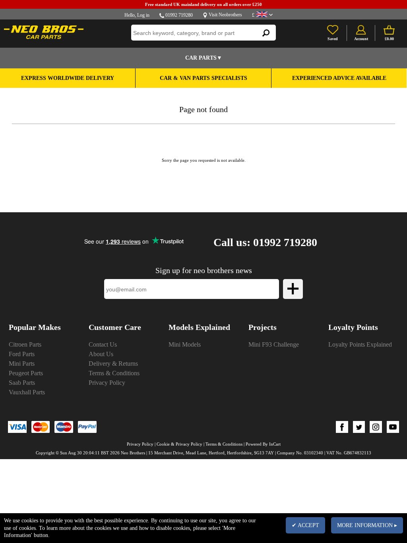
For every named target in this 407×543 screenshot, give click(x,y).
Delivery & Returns (113, 363)
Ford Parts (22, 354)
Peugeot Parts (26, 373)
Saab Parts (22, 382)
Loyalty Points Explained (360, 344)
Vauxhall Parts (27, 392)
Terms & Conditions (114, 373)
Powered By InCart (263, 444)
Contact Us (103, 344)
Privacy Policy (107, 382)
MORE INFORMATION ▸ (367, 525)
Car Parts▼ (203, 58)
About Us (101, 354)
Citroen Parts (25, 344)
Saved (333, 39)
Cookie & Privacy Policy (179, 444)
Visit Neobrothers (225, 14)
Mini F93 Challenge (273, 344)
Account (361, 39)
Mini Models (185, 344)
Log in (143, 15)
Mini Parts (22, 363)
